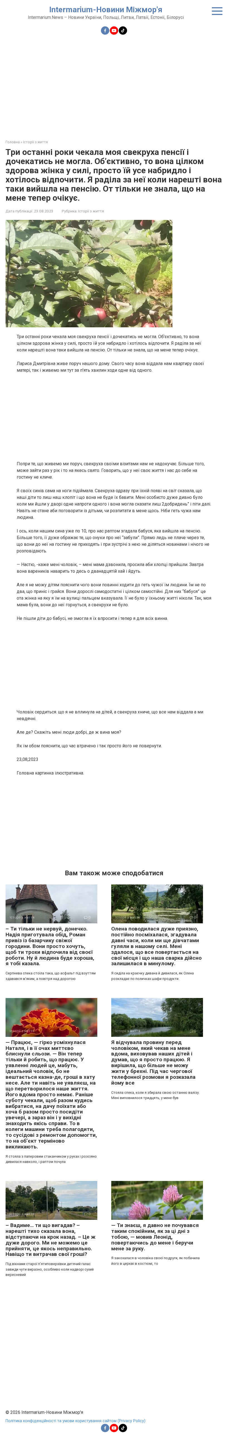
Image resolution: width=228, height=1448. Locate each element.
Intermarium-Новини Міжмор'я (105, 9)
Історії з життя (91, 211)
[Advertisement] (114, 84)
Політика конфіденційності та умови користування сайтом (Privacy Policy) (75, 1421)
